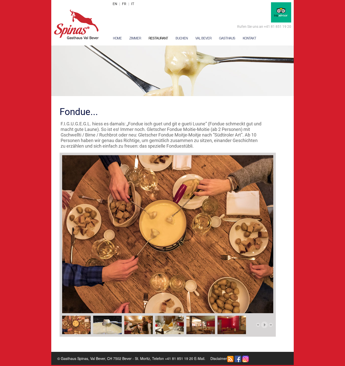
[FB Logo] (238, 358)
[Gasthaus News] (230, 358)
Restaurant (158, 38)
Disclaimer (218, 358)
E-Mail (199, 358)
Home (117, 38)
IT (132, 4)
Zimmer (135, 38)
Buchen (182, 38)
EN (115, 4)
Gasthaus (227, 38)
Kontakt (249, 38)
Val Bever (203, 38)
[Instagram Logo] (245, 358)
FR (124, 4)
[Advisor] (281, 11)
